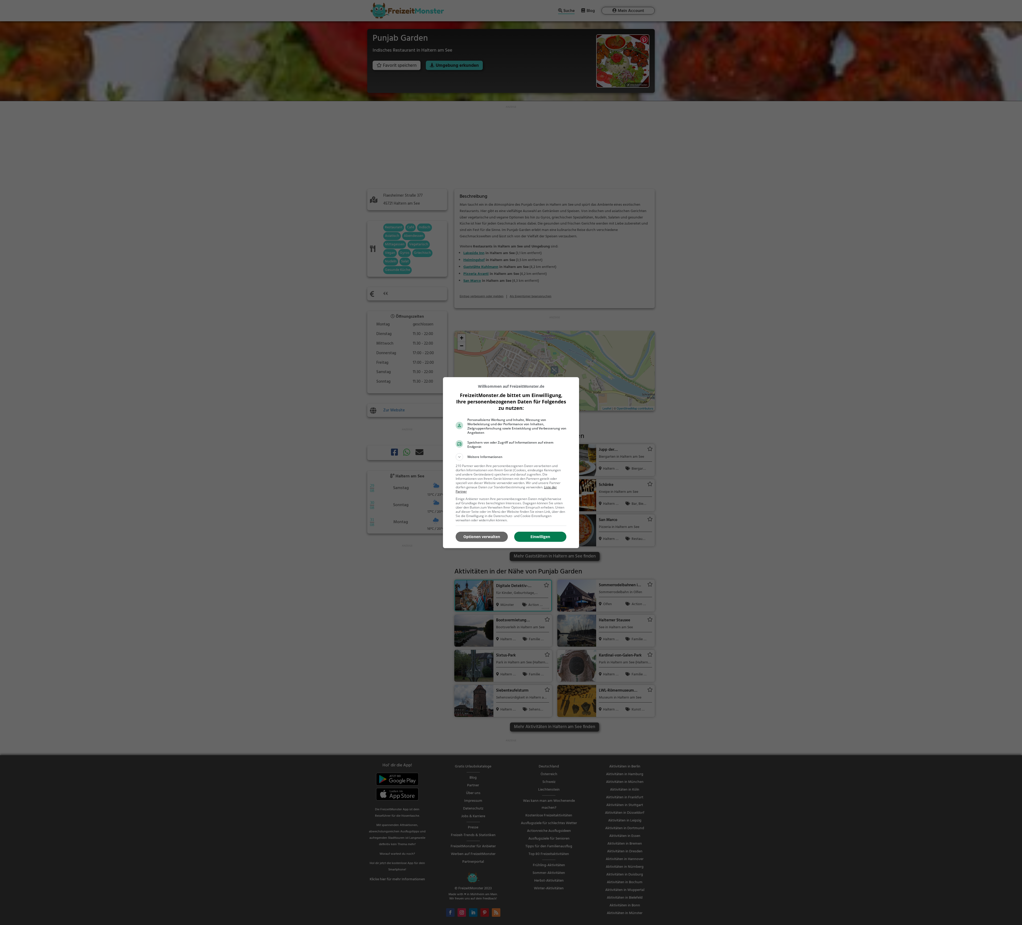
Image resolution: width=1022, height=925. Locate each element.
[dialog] (511, 462)
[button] (511, 457)
